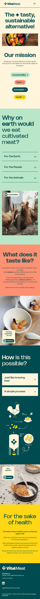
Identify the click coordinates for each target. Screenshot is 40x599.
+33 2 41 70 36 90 (7, 578)
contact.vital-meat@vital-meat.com (13, 575)
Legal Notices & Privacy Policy (11, 588)
